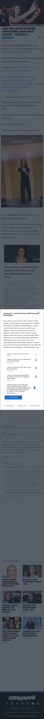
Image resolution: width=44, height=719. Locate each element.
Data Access (22, 406)
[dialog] (22, 359)
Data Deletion (9, 406)
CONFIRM (13, 397)
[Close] (39, 313)
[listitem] (22, 354)
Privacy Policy (35, 406)
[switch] (35, 360)
